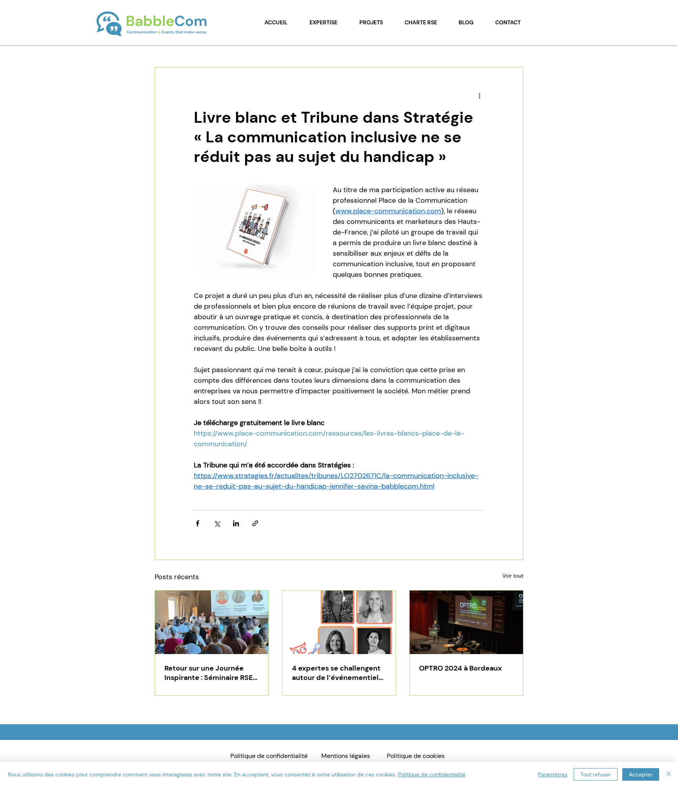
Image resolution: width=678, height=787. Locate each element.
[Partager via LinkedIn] (236, 523)
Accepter (640, 774)
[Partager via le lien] (255, 523)
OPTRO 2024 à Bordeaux (460, 668)
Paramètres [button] (552, 774)
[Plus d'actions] (479, 95)
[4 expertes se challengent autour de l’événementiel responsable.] (339, 622)
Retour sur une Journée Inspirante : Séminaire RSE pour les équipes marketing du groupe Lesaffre (210, 672)
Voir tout (512, 575)
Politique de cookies (416, 756)
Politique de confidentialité (269, 756)
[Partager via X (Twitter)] (217, 523)
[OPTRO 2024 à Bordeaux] (466, 622)
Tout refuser (595, 774)
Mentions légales (345, 756)
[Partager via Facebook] (197, 523)
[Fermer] (668, 774)
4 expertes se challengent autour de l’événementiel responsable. (336, 672)
